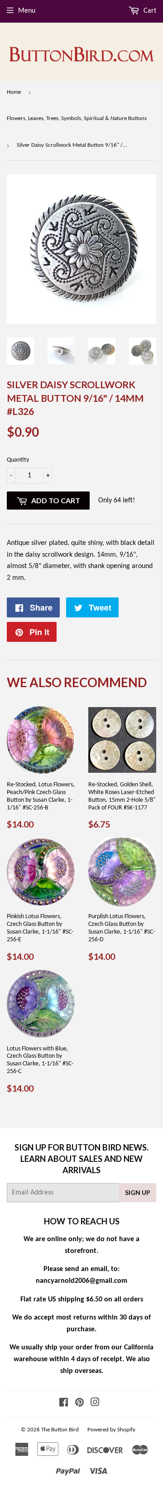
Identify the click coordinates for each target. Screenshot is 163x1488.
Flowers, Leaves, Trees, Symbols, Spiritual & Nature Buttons (77, 118)
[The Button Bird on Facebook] (63, 1403)
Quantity (18, 460)
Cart (149, 10)
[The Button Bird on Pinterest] (79, 1403)
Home (14, 92)
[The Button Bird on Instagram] (95, 1403)
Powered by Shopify (111, 1430)
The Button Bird (60, 1430)
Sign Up (137, 1192)
